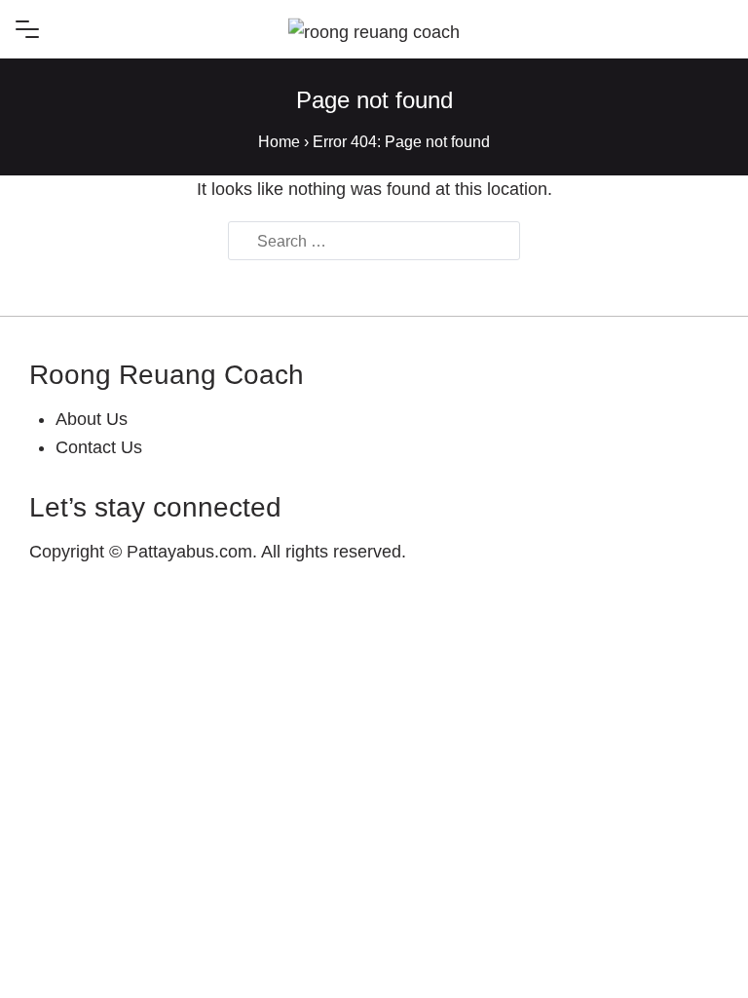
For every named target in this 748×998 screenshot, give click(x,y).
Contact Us (99, 447)
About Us (92, 419)
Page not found (374, 100)
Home (279, 142)
